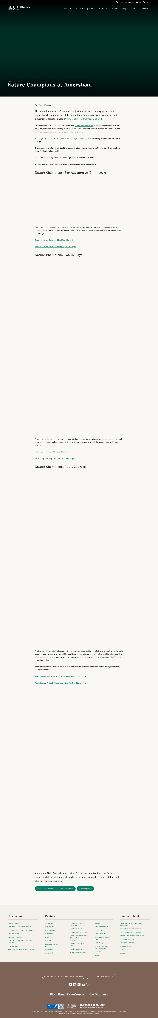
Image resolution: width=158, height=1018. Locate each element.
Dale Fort (48, 941)
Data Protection (13, 934)
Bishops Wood (50, 930)
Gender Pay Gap (13, 946)
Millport (97, 923)
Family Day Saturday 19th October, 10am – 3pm (55, 458)
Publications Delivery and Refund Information (131, 924)
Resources (103, 8)
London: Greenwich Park (78, 932)
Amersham (49, 923)
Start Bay (98, 952)
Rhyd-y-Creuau (100, 934)
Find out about (129, 916)
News (10, 81)
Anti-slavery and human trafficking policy (22, 950)
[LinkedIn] (74, 985)
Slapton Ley (99, 943)
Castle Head (49, 937)
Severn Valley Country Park (102, 938)
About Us (67, 8)
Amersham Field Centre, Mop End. (84, 118)
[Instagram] (87, 985)
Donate (145, 8)
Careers (122, 953)
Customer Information (15, 937)
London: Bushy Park (77, 929)
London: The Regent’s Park (77, 945)
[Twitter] (70, 985)
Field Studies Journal (127, 939)
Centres (50, 916)
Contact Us (134, 8)
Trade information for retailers (130, 932)
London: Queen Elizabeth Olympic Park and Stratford (78, 938)
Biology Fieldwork (126, 946)
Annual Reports (13, 923)
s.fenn (40, 105)
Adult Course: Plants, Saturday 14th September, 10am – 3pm (60, 676)
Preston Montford (101, 930)
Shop (124, 8)
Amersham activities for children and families (55, 888)
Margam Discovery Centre (79, 953)
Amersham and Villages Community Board (76, 138)
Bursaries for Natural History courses (132, 936)
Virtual (97, 955)
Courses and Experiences (85, 8)
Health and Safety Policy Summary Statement (20, 942)
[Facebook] (79, 985)
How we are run (18, 916)
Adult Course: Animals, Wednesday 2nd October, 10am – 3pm (60, 683)
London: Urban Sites (77, 949)
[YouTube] (83, 985)
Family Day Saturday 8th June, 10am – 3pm (53, 452)
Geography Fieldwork (127, 943)
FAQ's (122, 950)
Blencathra (49, 934)
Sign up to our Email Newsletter (130, 929)
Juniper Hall (49, 953)
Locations (115, 8)
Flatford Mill (49, 950)
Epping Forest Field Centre (51, 945)
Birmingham (49, 927)
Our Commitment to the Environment (21, 930)
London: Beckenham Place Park (77, 924)
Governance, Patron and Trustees (19, 927)
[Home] (19, 8)
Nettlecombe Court (101, 927)
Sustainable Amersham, (84, 126)
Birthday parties (85, 888)
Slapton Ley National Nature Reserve (102, 947)
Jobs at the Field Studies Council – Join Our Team (63, 976)
